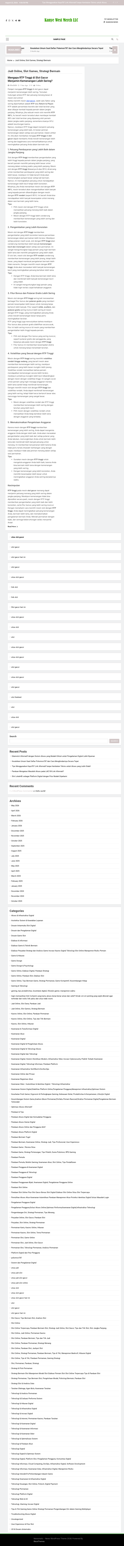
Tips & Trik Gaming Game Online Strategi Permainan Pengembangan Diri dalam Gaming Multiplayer (51, 1509)
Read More (12, 526)
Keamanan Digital (18, 1039)
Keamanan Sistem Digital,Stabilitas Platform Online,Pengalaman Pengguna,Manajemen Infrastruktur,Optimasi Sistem (58, 1089)
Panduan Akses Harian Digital (23, 1122)
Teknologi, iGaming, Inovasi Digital (25, 1504)
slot (12, 637)
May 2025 (15, 866)
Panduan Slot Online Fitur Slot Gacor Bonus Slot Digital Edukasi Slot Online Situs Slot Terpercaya (50, 1192)
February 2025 (17, 881)
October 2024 (16, 901)
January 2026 (16, 826)
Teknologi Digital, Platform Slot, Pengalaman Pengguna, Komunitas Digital (41, 1459)
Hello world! (40, 791)
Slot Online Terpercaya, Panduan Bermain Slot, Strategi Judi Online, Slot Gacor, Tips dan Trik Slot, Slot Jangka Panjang (58, 1328)
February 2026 (17, 821)
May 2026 (15, 805)
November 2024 (17, 896)
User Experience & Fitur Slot (22, 1524)
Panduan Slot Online (19, 1187)
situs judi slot (16, 1273)
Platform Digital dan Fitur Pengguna (25, 1253)
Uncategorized (17, 1519)
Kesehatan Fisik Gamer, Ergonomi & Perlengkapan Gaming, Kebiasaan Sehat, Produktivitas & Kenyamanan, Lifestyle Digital (60, 1094)
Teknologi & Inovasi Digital (22, 1414)
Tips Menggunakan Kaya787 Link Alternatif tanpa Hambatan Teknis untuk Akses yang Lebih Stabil (51, 766)
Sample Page (59, 39)
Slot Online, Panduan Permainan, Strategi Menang (31, 1343)
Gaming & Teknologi (19, 986)
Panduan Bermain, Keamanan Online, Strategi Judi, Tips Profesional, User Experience (45, 1142)
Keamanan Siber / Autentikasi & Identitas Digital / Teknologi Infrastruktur (40, 1084)
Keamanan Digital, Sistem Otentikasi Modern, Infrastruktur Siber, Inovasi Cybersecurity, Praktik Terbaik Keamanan (57, 1059)
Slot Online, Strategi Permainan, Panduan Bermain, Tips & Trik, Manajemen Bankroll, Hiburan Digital (51, 1353)
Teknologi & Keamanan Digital (23, 1424)
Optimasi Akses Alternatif (21, 1107)
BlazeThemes (39, 1541)
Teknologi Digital (18, 1449)
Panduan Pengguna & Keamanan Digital (27, 1167)
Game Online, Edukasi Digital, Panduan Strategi (30, 971)
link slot (14, 587)
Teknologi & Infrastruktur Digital (24, 1409)
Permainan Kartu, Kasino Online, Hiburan (27, 1227)
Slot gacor (15, 607)
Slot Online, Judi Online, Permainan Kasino (28, 1333)
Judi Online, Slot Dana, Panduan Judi (26, 1004)
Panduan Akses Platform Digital (24, 1132)
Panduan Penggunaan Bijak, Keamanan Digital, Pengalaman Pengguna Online (42, 1182)
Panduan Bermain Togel (20, 1137)
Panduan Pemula (18, 1157)
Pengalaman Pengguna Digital (23, 1202)
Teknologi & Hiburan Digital (22, 1403)
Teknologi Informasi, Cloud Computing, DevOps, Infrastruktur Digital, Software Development (48, 1464)
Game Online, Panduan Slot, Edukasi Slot (27, 976)
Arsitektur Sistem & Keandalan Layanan (27, 920)
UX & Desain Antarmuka (21, 1529)
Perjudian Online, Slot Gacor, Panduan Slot (28, 1218)
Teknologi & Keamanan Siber (22, 1434)
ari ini (23, 607)
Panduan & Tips (17, 1112)
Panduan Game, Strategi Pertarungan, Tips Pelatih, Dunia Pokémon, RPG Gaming (43, 1152)
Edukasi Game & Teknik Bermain (24, 946)
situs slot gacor (17, 577)
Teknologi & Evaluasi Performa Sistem (26, 1398)
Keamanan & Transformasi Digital (24, 1029)
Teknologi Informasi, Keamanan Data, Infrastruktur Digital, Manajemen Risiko (42, 1469)
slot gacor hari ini (18, 557)
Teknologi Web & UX (19, 1499)
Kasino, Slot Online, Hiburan (22, 1024)
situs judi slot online (19, 1283)
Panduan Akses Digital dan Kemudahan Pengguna (31, 1117)
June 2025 (15, 861)
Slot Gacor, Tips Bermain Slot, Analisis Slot (28, 1318)
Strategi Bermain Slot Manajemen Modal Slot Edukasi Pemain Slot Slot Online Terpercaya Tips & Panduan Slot (55, 1373)
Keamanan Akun (17, 1034)
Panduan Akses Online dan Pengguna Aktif (28, 1127)
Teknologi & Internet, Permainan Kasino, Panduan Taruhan (34, 1418)
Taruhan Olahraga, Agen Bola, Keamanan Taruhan (31, 1388)
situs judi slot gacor (19, 1278)
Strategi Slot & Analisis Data (22, 1383)
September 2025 (17, 846)
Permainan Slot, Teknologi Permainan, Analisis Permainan (34, 1248)
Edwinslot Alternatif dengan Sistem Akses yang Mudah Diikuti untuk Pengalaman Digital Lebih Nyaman (53, 756)
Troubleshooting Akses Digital (23, 1514)
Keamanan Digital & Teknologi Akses (26, 1049)
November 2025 (17, 836)
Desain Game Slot (18, 936)
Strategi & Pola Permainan (21, 1368)
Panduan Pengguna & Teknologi (24, 1172)
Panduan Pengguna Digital (21, 1177)
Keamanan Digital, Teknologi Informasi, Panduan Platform (34, 1064)
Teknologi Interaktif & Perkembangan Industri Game (32, 1474)
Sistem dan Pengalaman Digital (23, 1263)
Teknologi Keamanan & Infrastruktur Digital (28, 1479)
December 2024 (17, 891)
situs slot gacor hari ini (20, 1298)
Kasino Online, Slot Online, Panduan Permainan (30, 1014)
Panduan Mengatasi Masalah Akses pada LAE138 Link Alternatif (81, 3)
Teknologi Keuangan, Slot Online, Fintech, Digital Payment (34, 1484)
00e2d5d (13, 85)
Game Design (16, 961)
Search (13, 736)
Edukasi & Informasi (19, 941)
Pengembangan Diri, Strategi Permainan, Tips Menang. (33, 1212)
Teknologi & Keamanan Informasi (24, 1429)
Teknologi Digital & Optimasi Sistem (25, 1454)
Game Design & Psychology (22, 966)
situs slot (15, 627)
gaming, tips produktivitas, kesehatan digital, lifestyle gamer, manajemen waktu (43, 991)
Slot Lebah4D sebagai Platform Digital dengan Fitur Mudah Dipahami (39, 776)
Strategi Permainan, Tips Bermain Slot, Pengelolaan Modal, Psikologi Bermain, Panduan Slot (48, 1378)
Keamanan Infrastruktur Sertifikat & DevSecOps (30, 1069)
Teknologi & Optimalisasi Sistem (24, 1439)
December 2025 (17, 831)
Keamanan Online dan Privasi (23, 1074)
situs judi (15, 1268)
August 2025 (16, 851)
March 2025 (16, 876)
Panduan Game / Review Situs (23, 1147)
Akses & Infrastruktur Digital (22, 915)
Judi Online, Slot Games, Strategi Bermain (28, 1009)
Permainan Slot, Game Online (23, 1238)
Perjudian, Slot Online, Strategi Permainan (28, 1222)
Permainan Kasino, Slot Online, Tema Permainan (30, 1233)
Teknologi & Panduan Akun (22, 1444)
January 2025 (16, 886)
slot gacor (30, 101)
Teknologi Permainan (19, 1489)
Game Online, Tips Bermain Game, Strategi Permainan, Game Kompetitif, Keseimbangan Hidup (49, 981)
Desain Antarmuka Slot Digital (23, 926)
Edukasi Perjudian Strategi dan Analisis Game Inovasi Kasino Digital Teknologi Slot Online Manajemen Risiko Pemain (58, 951)
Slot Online (15, 1323)
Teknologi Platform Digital (21, 1494)
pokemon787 (16, 1258)
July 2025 (15, 856)
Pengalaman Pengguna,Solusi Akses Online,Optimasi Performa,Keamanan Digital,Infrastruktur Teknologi (53, 1207)
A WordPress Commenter (22, 791)
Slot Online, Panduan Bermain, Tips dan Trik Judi (30, 1338)
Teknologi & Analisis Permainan (24, 1393)
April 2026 (15, 811)
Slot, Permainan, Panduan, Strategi (25, 1363)
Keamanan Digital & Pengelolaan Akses (27, 1044)
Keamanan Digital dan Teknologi (24, 1054)
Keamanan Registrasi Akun (22, 1079)
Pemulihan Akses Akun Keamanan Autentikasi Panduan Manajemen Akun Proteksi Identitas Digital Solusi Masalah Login (60, 1197)
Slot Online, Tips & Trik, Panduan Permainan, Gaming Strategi (35, 1358)
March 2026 (16, 816)
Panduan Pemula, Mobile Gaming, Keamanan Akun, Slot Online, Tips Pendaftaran (43, 1162)
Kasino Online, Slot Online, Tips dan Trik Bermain (30, 1019)
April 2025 (15, 871)
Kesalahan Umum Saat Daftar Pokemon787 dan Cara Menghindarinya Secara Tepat (46, 48)
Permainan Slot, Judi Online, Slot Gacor (27, 1243)
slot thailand (16, 697)
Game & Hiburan (17, 956)
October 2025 (16, 841)
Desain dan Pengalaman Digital (23, 930)
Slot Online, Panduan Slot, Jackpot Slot (27, 1348)
